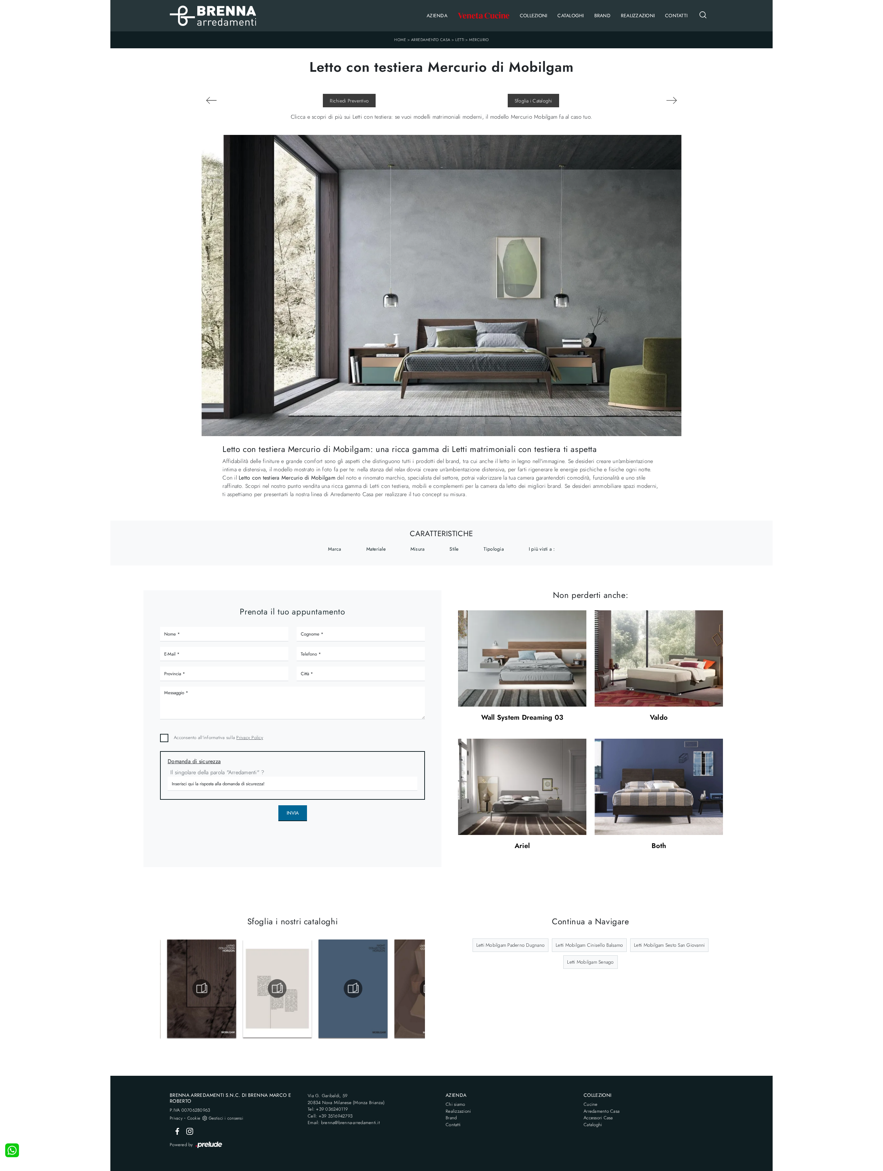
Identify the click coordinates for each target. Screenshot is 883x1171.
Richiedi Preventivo (349, 100)
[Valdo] (659, 658)
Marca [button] (334, 548)
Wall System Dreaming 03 (522, 718)
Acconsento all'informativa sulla (218, 737)
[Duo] (671, 100)
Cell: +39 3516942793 (330, 1116)
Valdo (659, 718)
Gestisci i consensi (226, 1118)
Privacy (176, 1118)
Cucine (591, 1104)
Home (400, 39)
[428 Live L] (212, 100)
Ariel (522, 846)
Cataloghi (570, 15)
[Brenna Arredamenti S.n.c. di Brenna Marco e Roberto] (213, 15)
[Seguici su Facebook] (176, 1131)
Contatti (676, 15)
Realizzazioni (638, 15)
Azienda (437, 15)
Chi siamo (455, 1104)
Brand (602, 15)
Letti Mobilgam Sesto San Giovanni (669, 945)
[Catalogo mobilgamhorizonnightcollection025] (349, 988)
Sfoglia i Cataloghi (533, 100)
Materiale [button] (376, 548)
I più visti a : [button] (542, 548)
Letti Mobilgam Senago (590, 961)
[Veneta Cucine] (484, 15)
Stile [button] (453, 548)
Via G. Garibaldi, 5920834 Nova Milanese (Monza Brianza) (346, 1099)
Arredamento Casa (430, 39)
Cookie (193, 1118)
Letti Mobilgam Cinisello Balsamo (589, 945)
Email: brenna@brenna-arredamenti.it (344, 1122)
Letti (459, 39)
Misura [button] (417, 548)
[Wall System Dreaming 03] (522, 658)
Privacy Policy (249, 737)
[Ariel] (522, 787)
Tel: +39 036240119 (328, 1109)
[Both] (659, 787)
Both (659, 846)
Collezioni (533, 15)
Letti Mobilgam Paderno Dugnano (510, 945)
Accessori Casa (598, 1117)
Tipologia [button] (494, 548)
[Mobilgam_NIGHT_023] (273, 988)
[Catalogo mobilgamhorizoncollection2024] (197, 988)
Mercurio (479, 39)
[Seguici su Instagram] (187, 1131)
